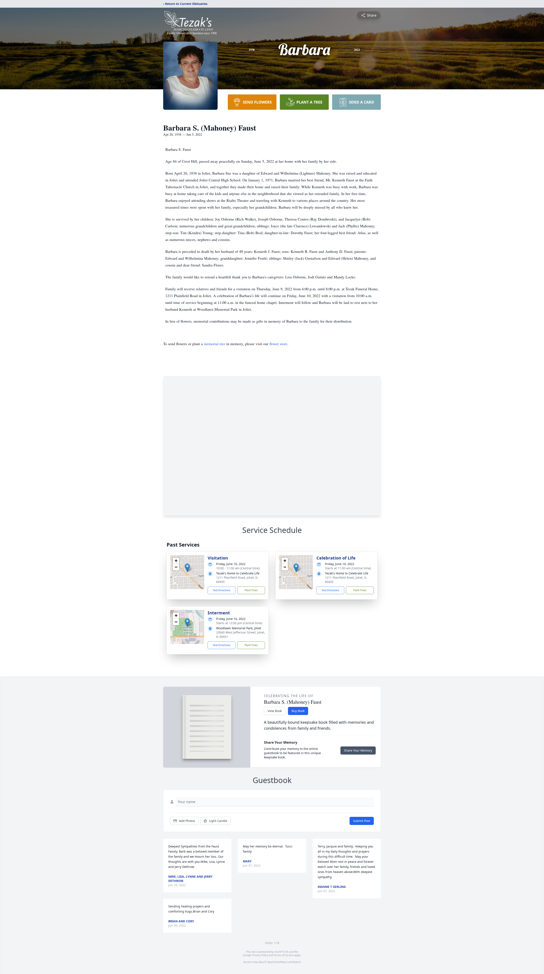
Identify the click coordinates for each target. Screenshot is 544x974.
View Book (275, 711)
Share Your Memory (358, 750)
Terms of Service (283, 955)
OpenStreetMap (276, 962)
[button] (187, 567)
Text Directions (221, 590)
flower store (278, 343)
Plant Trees (251, 590)
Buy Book (298, 711)
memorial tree (214, 343)
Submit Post (361, 821)
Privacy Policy (260, 955)
